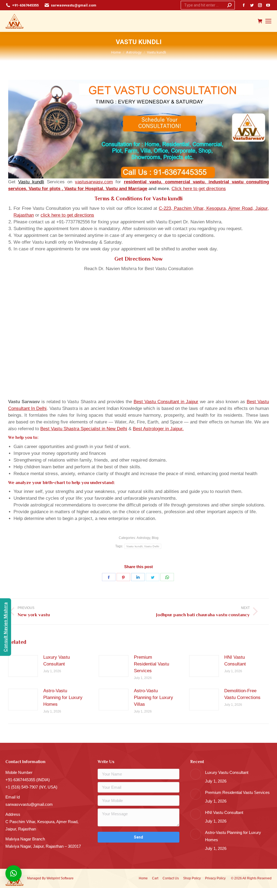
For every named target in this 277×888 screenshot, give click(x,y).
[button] (13, 873)
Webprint (53, 878)
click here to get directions (67, 215)
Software (67, 878)
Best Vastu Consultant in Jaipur (166, 401)
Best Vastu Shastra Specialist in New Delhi (83, 428)
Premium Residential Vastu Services (151, 664)
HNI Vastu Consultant (235, 661)
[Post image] (23, 666)
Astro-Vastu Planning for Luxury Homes (63, 697)
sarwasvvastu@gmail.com (73, 5)
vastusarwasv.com (94, 181)
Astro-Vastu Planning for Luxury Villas (153, 697)
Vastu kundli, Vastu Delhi (142, 546)
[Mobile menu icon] (268, 21)
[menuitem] (143, 878)
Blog (155, 538)
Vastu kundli (31, 181)
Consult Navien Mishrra (5, 627)
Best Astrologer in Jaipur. (158, 428)
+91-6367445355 (25, 5)
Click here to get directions (199, 188)
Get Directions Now (138, 259)
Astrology (143, 538)
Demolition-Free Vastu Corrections (242, 694)
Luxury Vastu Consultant (56, 661)
